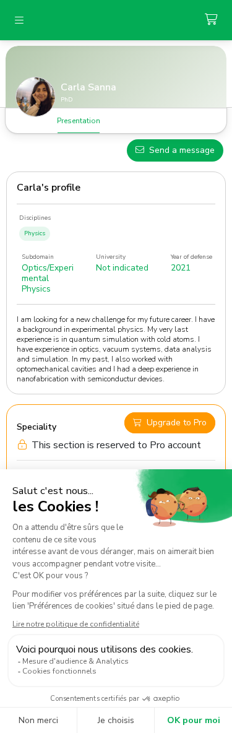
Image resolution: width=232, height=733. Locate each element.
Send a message (182, 150)
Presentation (78, 121)
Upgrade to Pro (177, 422)
